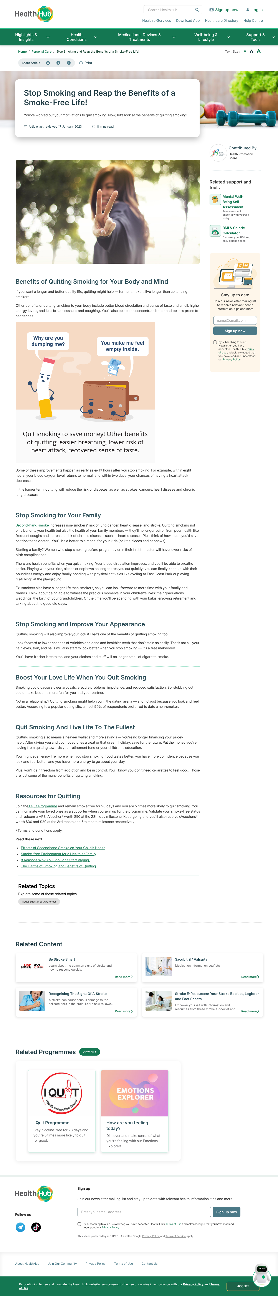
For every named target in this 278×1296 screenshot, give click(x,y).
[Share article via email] (48, 62)
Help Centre (253, 20)
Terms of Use (173, 1224)
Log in (257, 9)
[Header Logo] (34, 14)
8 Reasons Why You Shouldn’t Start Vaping (55, 860)
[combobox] (173, 9)
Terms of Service (175, 1236)
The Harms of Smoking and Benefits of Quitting (58, 866)
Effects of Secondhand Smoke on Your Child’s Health (63, 848)
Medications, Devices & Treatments (139, 37)
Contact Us (149, 1263)
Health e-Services (156, 20)
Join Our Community (62, 1263)
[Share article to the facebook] (68, 62)
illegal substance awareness (39, 901)
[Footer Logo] (34, 1194)
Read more (122, 977)
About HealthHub (27, 1263)
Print (88, 63)
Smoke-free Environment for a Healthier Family (58, 854)
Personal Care (41, 51)
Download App (188, 20)
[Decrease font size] (245, 51)
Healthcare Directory (221, 20)
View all (88, 1052)
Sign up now (226, 9)
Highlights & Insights (26, 37)
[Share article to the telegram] (58, 62)
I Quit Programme (42, 806)
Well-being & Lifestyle (206, 37)
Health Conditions (77, 37)
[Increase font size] (259, 51)
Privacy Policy (231, 359)
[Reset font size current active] (251, 51)
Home (22, 51)
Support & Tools (255, 37)
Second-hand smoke (32, 525)
